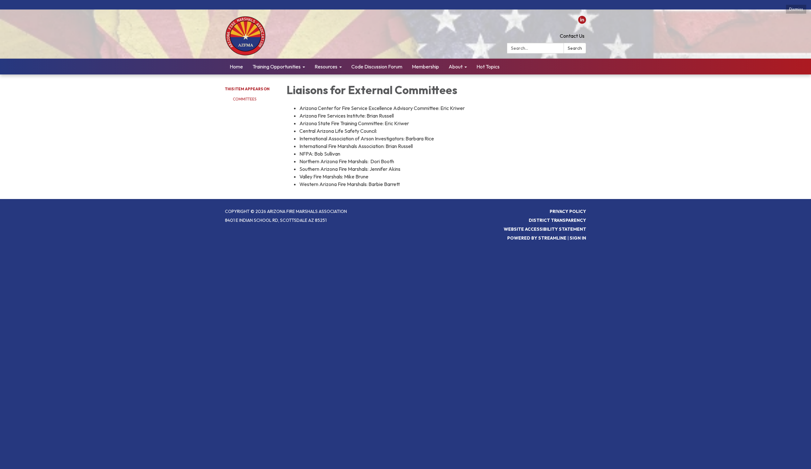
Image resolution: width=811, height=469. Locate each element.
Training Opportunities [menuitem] (276, 66)
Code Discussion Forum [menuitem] (376, 66)
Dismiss (796, 9)
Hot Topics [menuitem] (488, 66)
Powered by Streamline (536, 238)
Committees (244, 99)
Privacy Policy (568, 211)
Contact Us (572, 36)
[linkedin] (582, 22)
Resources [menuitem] (326, 66)
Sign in (578, 238)
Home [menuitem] (236, 66)
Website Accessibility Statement (545, 229)
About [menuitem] (456, 66)
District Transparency (557, 220)
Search (575, 48)
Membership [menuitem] (425, 66)
